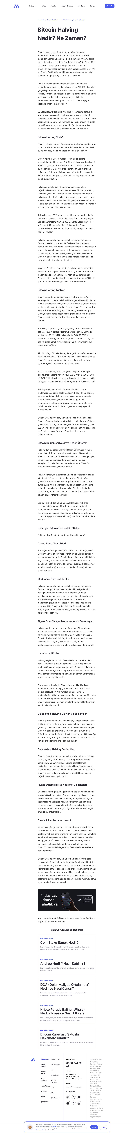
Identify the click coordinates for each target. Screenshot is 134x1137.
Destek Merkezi (43, 1065)
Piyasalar (44, 1091)
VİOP (52, 1087)
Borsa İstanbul (55, 1059)
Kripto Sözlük (51, 20)
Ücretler (53, 6)
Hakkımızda (45, 1059)
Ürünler (31, 6)
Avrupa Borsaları (54, 1081)
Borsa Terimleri (46, 1086)
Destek (92, 6)
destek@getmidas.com (74, 1087)
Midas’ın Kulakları (67, 6)
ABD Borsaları (55, 1064)
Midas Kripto (55, 1075)
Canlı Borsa (81, 6)
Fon (52, 1070)
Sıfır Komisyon (55, 1098)
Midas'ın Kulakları (43, 1072)
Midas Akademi (44, 1080)
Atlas (44, 6)
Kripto (43, 1096)
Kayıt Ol (109, 6)
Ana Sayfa (41, 20)
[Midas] (16, 6)
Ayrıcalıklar (44, 1102)
